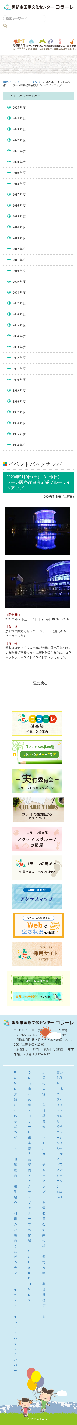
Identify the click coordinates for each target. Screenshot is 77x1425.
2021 (16, 151)
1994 (16, 445)
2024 (16, 118)
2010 (16, 271)
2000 (16, 379)
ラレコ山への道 (42, 44)
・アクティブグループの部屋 (29, 1208)
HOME (7, 82)
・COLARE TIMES (29, 1273)
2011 (16, 260)
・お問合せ (60, 1116)
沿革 (60, 1126)
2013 (16, 238)
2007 (16, 303)
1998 (16, 401)
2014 (16, 227)
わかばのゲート (21, 44)
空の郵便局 (60, 1078)
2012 (16, 249)
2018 (16, 183)
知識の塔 (60, 44)
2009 (16, 281)
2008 (16, 292)
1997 (16, 412)
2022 (16, 140)
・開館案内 (15, 1164)
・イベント (15, 1294)
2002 (16, 357)
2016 (16, 205)
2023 (16, 129)
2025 (16, 107)
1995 (16, 434)
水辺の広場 (51, 44)
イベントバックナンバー (28, 82)
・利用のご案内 (15, 1224)
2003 (16, 347)
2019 (16, 172)
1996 (16, 423)
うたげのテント (31, 44)
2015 (16, 216)
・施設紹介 (15, 1191)
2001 (16, 368)
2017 (16, 194)
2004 (16, 336)
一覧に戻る (39, 683)
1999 (16, 390)
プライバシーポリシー (60, 1175)
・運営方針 (43, 1262)
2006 (16, 314)
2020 (16, 162)
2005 (16, 325)
